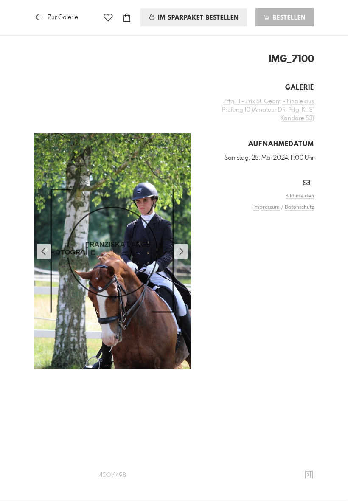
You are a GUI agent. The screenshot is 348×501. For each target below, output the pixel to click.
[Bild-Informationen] (309, 475)
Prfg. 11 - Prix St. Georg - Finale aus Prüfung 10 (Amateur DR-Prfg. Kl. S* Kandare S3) (268, 110)
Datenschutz (299, 207)
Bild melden (300, 196)
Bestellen (288, 18)
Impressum (266, 207)
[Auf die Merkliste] (108, 17)
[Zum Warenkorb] (127, 17)
